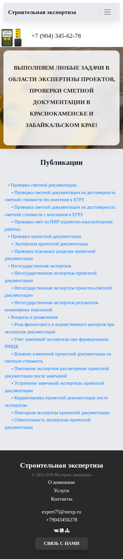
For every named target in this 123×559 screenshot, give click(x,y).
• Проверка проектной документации (44, 236)
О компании (61, 482)
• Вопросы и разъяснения (32, 317)
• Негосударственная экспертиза (39, 265)
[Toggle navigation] (107, 12)
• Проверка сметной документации (42, 185)
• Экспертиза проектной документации (49, 243)
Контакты (61, 499)
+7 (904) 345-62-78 (56, 35)
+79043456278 (61, 520)
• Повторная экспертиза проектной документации (60, 412)
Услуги (61, 490)
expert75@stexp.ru (61, 512)
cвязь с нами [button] (61, 543)
